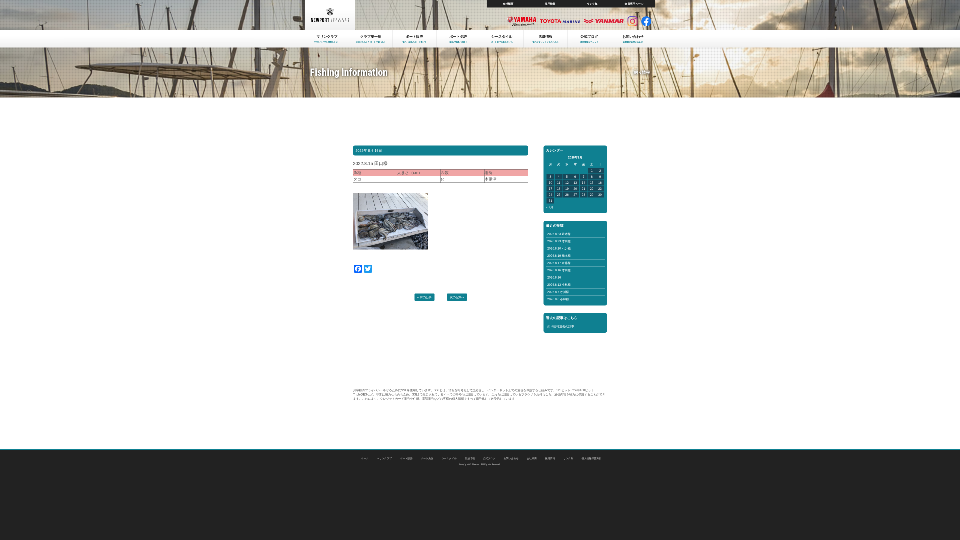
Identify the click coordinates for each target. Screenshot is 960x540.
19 (567, 188)
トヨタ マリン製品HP (560, 21)
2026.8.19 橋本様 (559, 256)
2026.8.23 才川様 (559, 241)
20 (575, 188)
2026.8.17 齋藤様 (559, 263)
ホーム (364, 458)
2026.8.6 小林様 (558, 299)
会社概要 (508, 3)
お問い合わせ (511, 458)
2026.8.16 (554, 277)
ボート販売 (406, 458)
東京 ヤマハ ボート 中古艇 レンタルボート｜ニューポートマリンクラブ (330, 15)
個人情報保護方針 (592, 458)
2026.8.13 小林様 (559, 284)
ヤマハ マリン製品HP (521, 21)
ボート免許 (427, 458)
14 (583, 182)
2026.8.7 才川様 (558, 292)
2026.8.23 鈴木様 (559, 234)
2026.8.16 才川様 (559, 270)
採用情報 (550, 3)
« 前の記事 (424, 297)
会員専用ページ (634, 3)
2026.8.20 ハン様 (559, 248)
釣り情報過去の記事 (560, 326)
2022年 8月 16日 (369, 150)
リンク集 (592, 3)
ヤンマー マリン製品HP (604, 21)
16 (600, 182)
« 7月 (549, 207)
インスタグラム (633, 21)
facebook (646, 21)
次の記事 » (457, 297)
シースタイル (449, 458)
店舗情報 (470, 458)
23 (600, 188)
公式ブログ (489, 458)
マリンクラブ (384, 458)
